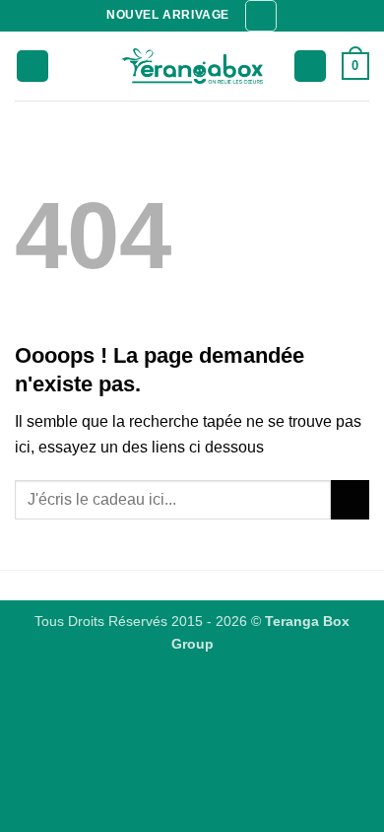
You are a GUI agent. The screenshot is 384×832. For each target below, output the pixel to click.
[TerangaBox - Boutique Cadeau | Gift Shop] (192, 66)
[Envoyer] (350, 499)
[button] (261, 16)
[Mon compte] (310, 66)
